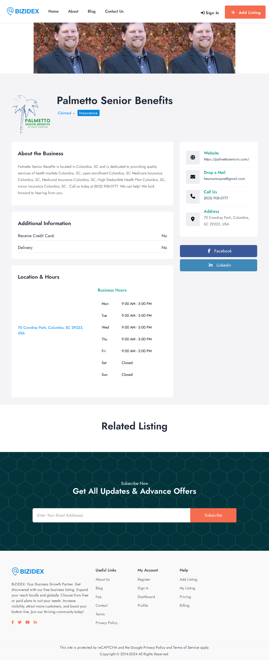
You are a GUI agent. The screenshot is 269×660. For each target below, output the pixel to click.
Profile (143, 605)
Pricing (185, 596)
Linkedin (223, 265)
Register (144, 579)
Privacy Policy (106, 622)
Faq (98, 596)
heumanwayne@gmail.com (224, 178)
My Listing (187, 588)
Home (53, 11)
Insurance (88, 113)
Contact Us (114, 11)
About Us (103, 579)
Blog (92, 11)
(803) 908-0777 (216, 198)
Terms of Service (186, 647)
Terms (100, 614)
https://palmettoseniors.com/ (226, 159)
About (73, 11)
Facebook (222, 251)
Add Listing (250, 12)
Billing (184, 605)
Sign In (143, 588)
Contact (101, 605)
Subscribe (213, 515)
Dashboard (146, 596)
